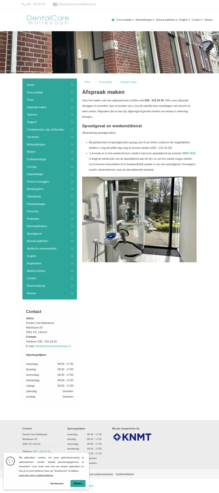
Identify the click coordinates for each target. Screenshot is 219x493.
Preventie (32, 211)
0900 (185, 153)
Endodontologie (36, 159)
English (183, 19)
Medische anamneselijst (41, 248)
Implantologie (35, 174)
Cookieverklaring (125, 474)
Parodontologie (36, 204)
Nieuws (208, 19)
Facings (32, 166)
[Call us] (23, 4)
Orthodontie (34, 196)
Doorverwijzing (36, 285)
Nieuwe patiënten (166, 19)
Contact (196, 19)
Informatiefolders (37, 226)
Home (113, 19)
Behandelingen (144, 19)
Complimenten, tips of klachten (45, 129)
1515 (192, 153)
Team (30, 99)
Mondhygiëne (35, 189)
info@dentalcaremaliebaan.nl (77, 4)
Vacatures (33, 136)
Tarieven (32, 114)
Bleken (31, 151)
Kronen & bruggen (38, 181)
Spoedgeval (34, 233)
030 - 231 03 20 (35, 4)
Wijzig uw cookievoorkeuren (98, 474)
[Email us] (55, 4)
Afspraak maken (37, 107)
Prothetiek (33, 218)
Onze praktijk (124, 19)
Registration (34, 263)
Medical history (36, 270)
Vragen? (32, 122)
